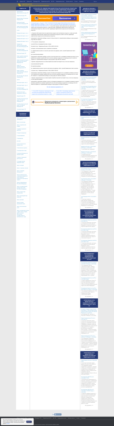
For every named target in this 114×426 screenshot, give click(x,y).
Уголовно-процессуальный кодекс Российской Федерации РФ (22, 105)
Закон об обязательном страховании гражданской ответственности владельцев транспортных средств (22, 177)
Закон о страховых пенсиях (22, 168)
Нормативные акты (60, 1)
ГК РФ (18, 30)
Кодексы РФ (22, 1)
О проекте (81, 1)
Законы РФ (29, 1)
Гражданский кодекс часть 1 (22, 33)
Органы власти (69, 1)
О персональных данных (22, 147)
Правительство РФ (45, 1)
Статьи (75, 1)
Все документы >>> (89, 39)
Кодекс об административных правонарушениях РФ (21, 66)
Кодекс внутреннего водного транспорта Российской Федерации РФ (22, 61)
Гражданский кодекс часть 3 (22, 38)
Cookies (8, 423)
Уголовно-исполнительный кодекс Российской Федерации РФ (22, 100)
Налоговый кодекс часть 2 (22, 85)
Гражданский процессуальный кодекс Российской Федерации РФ (22, 45)
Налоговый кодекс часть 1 (22, 82)
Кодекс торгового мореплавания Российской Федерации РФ (22, 72)
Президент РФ (36, 1)
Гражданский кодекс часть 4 (22, 41)
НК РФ (18, 79)
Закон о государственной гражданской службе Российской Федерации (22, 187)
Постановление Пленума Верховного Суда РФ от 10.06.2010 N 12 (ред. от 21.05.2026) (88, 87)
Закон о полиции (20, 165)
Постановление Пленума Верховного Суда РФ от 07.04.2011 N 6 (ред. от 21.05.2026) (88, 78)
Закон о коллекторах (21, 122)
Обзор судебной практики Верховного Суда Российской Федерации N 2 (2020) (89, 34)
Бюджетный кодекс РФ (21, 15)
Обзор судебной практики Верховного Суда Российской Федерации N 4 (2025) (89, 26)
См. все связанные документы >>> (55, 86)
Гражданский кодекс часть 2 (22, 35)
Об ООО (18, 141)
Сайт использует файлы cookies (52, 424)
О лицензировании (21, 135)
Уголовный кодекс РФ (21, 109)
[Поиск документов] (17, 1)
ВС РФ (52, 1)
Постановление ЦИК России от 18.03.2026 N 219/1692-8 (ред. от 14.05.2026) (87, 391)
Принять (29, 421)
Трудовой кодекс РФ (21, 95)
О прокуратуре (20, 138)
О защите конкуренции (21, 132)
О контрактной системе (21, 150)
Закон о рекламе (20, 199)
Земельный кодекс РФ (21, 53)
